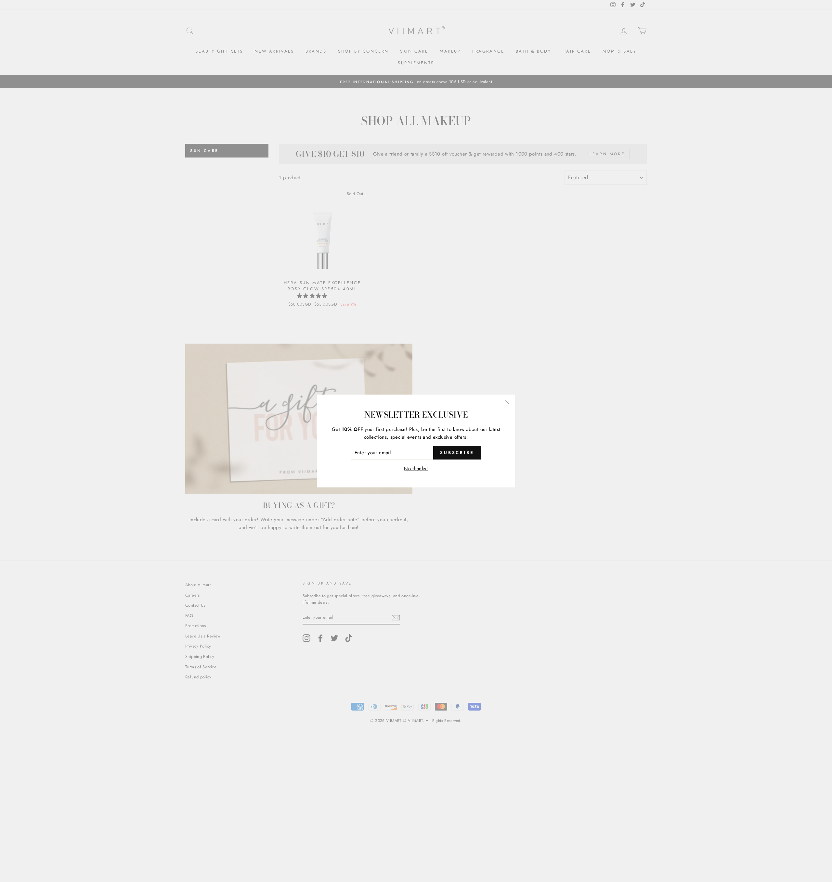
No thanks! (416, 468)
